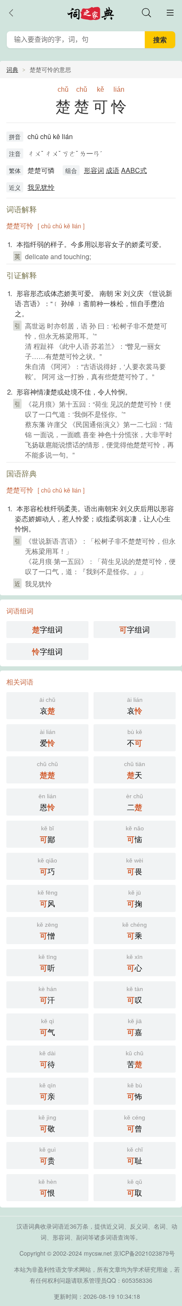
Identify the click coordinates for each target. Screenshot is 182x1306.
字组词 (47, 629)
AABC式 (134, 170)
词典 (12, 69)
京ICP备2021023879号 (144, 1253)
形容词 (94, 170)
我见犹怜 (41, 187)
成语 (112, 170)
